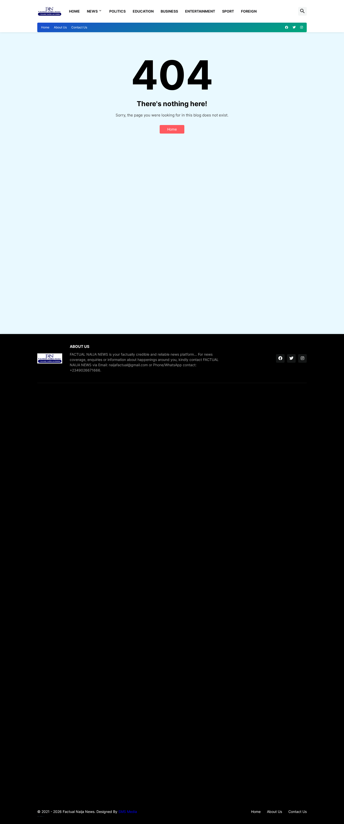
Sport (228, 11)
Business (169, 11)
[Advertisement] (172, 237)
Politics (117, 11)
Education (143, 11)
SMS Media (127, 811)
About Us (60, 27)
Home (74, 11)
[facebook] (286, 27)
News (92, 11)
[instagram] (301, 27)
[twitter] (294, 27)
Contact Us (79, 27)
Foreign (249, 11)
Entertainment (200, 11)
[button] (302, 11)
